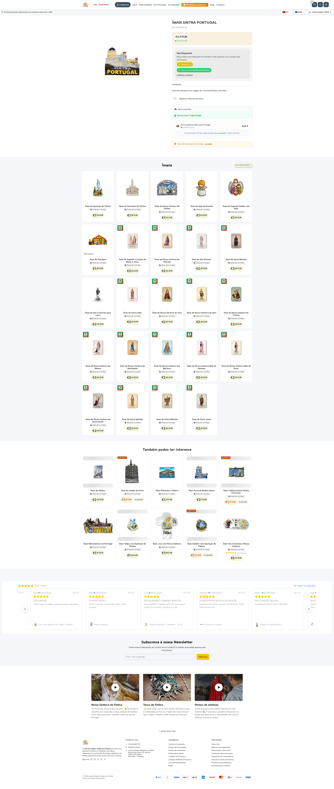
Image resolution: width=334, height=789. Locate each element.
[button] (123, 4)
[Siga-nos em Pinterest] (105, 759)
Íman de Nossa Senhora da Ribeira (98, 367)
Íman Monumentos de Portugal (98, 544)
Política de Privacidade (177, 747)
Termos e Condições (176, 744)
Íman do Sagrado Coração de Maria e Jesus (132, 260)
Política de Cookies (175, 753)
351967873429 (134, 747)
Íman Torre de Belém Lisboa (201, 490)
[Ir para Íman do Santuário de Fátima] (132, 187)
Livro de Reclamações (177, 763)
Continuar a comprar (185, 75)
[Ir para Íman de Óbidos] (98, 471)
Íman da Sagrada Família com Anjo (236, 207)
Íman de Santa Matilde (132, 419)
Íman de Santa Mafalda (167, 419)
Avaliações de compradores (222, 756)
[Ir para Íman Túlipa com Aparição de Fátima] (132, 525)
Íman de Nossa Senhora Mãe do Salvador (201, 367)
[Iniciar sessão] (326, 4)
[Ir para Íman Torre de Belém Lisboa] (201, 471)
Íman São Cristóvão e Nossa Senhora (236, 545)
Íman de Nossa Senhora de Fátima (167, 207)
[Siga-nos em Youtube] (101, 759)
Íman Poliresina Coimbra (167, 490)
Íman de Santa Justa (201, 419)
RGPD (170, 766)
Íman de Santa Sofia (132, 313)
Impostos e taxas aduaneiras (222, 760)
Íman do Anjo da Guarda (201, 206)
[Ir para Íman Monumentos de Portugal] (98, 525)
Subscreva (203, 657)
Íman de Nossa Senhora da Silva (201, 313)
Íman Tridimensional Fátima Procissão (236, 491)
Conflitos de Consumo (177, 756)
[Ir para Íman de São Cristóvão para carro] (98, 293)
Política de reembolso (177, 750)
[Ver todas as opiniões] (167, 585)
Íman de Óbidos (98, 490)
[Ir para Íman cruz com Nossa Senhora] (167, 525)
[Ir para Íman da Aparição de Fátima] (98, 187)
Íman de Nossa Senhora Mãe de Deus (236, 367)
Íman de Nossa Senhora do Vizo (167, 313)
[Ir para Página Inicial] (85, 4)
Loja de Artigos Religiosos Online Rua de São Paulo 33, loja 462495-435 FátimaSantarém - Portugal (141, 753)
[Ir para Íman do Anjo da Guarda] (201, 187)
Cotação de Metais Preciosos (179, 760)
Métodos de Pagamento (220, 747)
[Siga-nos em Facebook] (95, 759)
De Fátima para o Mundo (220, 766)
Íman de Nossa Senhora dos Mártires (167, 367)
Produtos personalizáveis (221, 763)
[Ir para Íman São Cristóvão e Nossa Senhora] (236, 525)
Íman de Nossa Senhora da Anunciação (98, 420)
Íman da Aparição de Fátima (98, 206)
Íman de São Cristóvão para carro (98, 314)
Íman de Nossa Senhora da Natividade (132, 367)
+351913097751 (134, 744)
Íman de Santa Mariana (236, 259)
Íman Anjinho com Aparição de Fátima (201, 545)
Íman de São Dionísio (201, 259)
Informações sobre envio (221, 750)
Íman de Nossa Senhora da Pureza (236, 314)
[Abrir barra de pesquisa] (320, 4)
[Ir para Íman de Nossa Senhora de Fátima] (167, 187)
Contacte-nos (186, 64)
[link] (56, 624)
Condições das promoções (222, 753)
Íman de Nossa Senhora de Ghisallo (167, 260)
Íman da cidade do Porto (132, 490)
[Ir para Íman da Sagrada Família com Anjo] (236, 187)
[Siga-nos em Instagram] (91, 759)
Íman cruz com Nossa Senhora (167, 544)
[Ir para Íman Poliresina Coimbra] (167, 471)
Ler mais (208, 144)
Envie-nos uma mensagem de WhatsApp (195, 70)
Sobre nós (215, 744)
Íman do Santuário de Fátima (132, 206)
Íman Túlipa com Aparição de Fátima (132, 545)
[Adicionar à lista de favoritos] (110, 187)
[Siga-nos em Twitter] (98, 759)
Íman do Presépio (98, 259)
